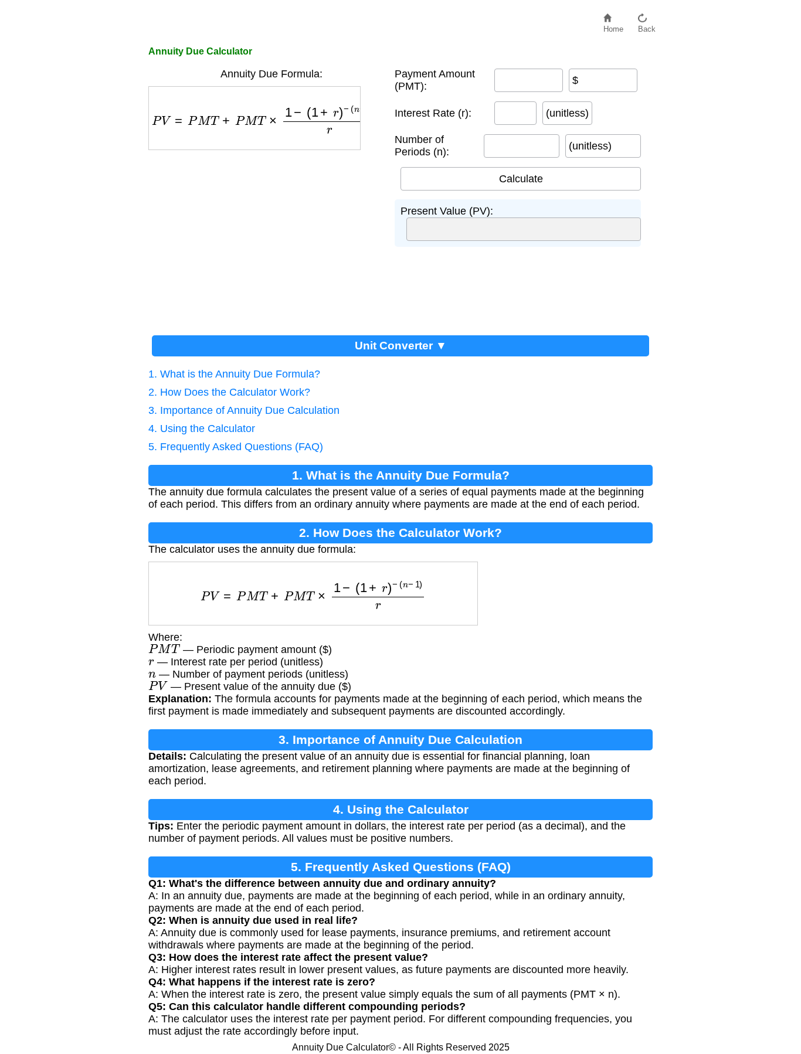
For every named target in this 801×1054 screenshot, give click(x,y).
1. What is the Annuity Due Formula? (234, 374)
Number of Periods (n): (422, 146)
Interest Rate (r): (433, 113)
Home (613, 26)
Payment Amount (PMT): (435, 80)
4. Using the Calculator (201, 428)
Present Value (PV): (446, 211)
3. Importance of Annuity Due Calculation (244, 410)
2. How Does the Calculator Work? (229, 392)
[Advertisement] (265, 238)
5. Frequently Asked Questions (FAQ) (235, 447)
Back (647, 26)
